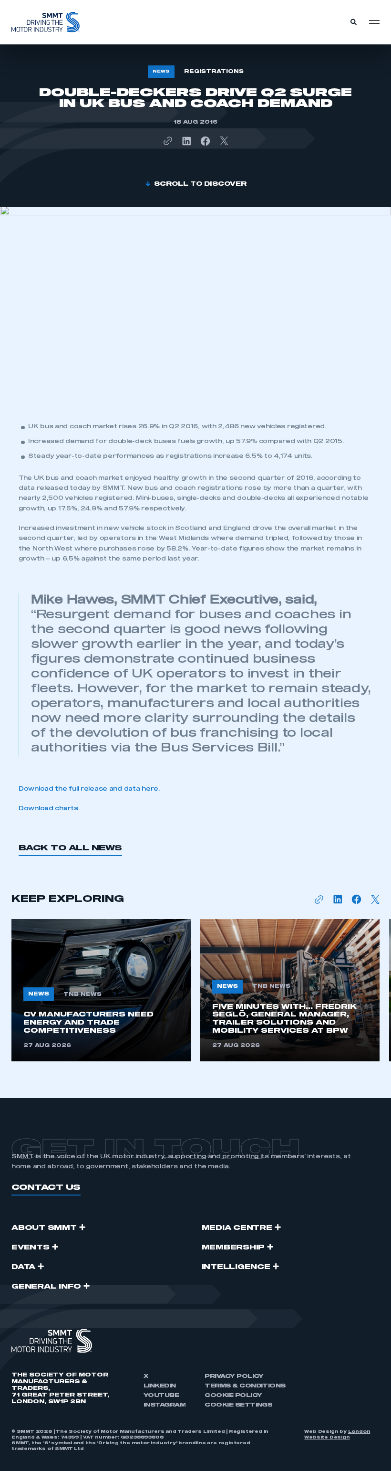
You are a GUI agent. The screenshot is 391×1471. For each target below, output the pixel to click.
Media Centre (237, 1228)
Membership (233, 1247)
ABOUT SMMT (44, 1228)
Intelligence (236, 1267)
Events (30, 1247)
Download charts (48, 809)
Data (23, 1267)
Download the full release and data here (88, 789)
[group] (101, 990)
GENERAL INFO (46, 1286)
